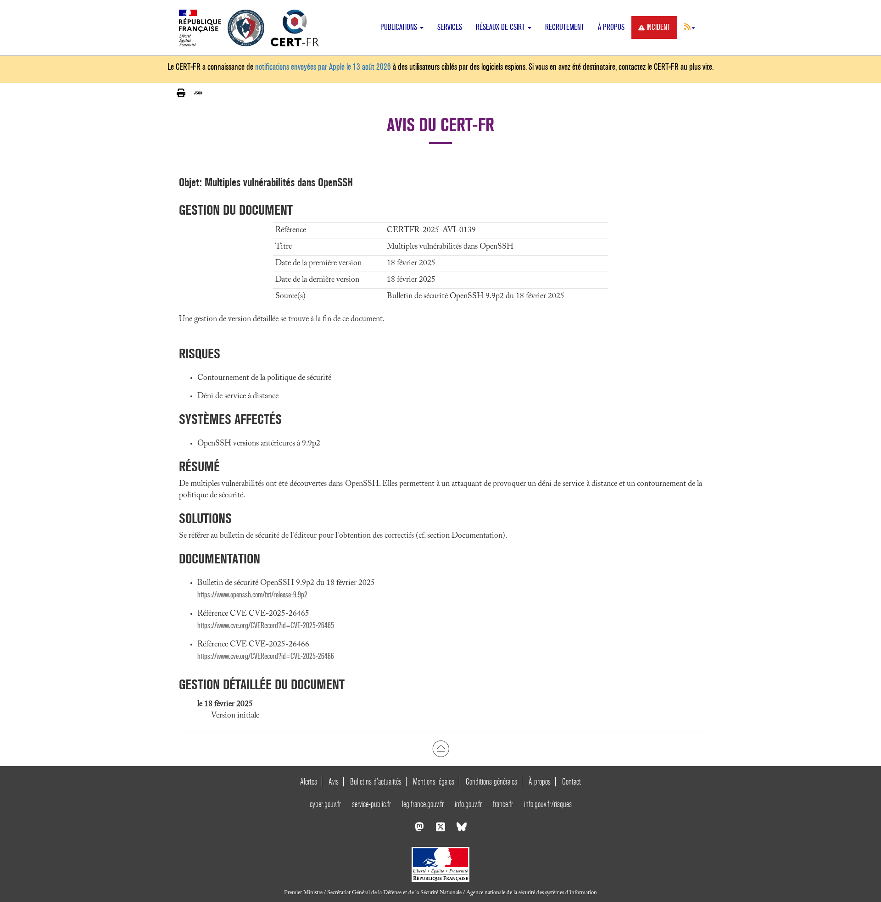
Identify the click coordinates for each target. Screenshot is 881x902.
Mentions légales (433, 781)
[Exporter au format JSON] (198, 93)
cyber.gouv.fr (325, 804)
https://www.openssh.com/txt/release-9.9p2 (252, 595)
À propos (611, 27)
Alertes (308, 781)
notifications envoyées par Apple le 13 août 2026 (323, 66)
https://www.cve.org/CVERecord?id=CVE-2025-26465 (265, 625)
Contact (571, 781)
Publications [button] (399, 27)
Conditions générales (491, 781)
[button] (689, 26)
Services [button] (449, 27)
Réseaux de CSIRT (501, 27)
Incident (658, 27)
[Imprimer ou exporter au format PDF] (181, 93)
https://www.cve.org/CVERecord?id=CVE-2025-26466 (265, 656)
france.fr (503, 804)
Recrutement (564, 27)
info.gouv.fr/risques (548, 804)
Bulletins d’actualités (375, 781)
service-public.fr (371, 804)
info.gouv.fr (468, 804)
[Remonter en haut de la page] (440, 749)
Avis (334, 781)
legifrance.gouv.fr (423, 804)
